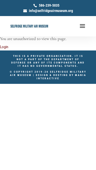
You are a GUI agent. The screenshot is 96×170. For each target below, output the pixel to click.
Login (4, 47)
